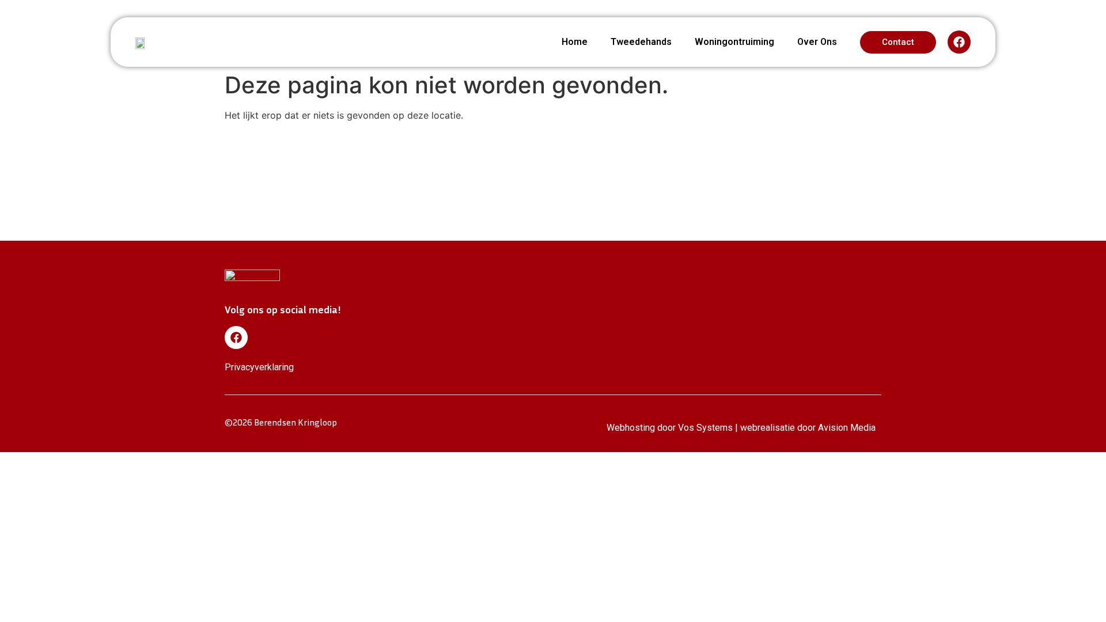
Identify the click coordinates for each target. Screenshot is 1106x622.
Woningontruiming (734, 41)
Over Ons (817, 41)
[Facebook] (959, 42)
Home (575, 41)
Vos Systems (705, 427)
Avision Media (847, 427)
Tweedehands (641, 41)
